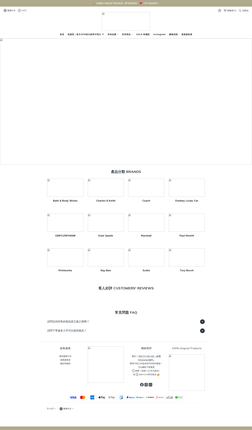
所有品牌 (112, 34)
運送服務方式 (65, 356)
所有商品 (126, 34)
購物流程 (173, 34)
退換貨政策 (186, 34)
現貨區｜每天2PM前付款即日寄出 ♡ (86, 34)
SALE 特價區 (143, 34)
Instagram (159, 34)
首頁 (62, 34)
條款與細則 (65, 363)
